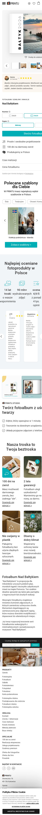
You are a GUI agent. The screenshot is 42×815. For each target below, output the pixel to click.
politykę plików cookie (32, 803)
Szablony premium (9, 748)
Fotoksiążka (7, 677)
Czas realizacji (8, 722)
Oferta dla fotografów (10, 752)
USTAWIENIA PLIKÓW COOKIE (21, 806)
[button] (4, 3)
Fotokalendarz (8, 685)
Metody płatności (9, 728)
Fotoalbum (7, 99)
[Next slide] (37, 220)
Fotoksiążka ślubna (10, 698)
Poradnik (5, 758)
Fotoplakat (6, 688)
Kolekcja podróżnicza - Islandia (21, 237)
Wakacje (25, 99)
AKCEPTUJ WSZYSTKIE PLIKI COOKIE (21, 811)
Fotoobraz (6, 691)
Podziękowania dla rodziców (13, 701)
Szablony (17, 99)
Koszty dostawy (8, 725)
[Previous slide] (7, 66)
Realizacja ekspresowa (11, 742)
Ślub (7, 202)
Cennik (5, 673)
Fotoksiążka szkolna (10, 707)
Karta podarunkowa (10, 694)
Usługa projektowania (10, 745)
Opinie (4, 785)
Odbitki (5, 682)
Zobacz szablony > (21, 244)
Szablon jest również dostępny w (17, 173)
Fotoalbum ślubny (9, 704)
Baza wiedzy (7, 731)
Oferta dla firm (8, 755)
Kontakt (5, 716)
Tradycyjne (19, 202)
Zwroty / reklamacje (10, 719)
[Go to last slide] (5, 220)
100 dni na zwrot (8, 740)
